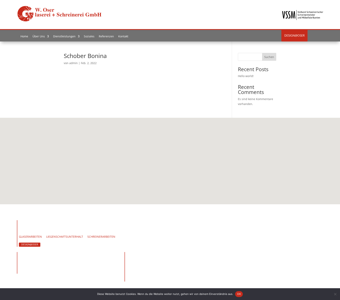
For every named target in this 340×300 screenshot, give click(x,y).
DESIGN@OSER (29, 244)
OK (239, 293)
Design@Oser (294, 35)
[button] (171, 157)
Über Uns (38, 37)
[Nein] (335, 294)
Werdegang (52, 231)
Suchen (269, 57)
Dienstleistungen (64, 37)
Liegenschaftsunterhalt (64, 236)
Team (35, 231)
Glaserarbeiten (30, 236)
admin (73, 63)
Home (24, 37)
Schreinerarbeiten (101, 236)
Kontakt (123, 37)
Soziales (89, 37)
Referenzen (106, 37)
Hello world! (246, 76)
